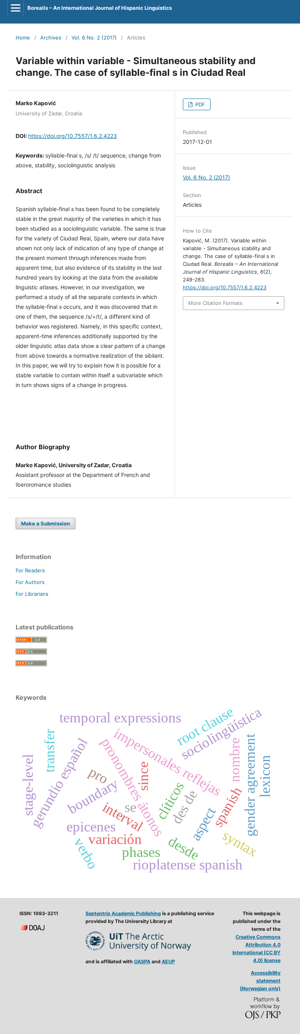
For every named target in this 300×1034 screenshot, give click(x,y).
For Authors (30, 582)
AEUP (168, 961)
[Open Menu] (15, 8)
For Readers (30, 570)
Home (23, 37)
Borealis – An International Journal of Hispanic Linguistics (99, 8)
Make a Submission (45, 523)
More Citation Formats (215, 303)
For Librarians (32, 594)
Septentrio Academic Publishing (123, 913)
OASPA (142, 961)
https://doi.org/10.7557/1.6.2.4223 (72, 136)
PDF (199, 104)
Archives (50, 37)
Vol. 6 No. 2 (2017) (94, 37)
